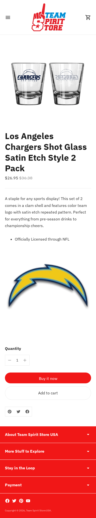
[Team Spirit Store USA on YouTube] (28, 500)
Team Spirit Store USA (38, 510)
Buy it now (48, 378)
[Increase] (24, 360)
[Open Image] (48, 83)
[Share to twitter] (18, 412)
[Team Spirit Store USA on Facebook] (7, 500)
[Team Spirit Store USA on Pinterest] (21, 500)
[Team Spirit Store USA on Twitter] (14, 500)
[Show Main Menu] (7, 17)
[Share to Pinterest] (9, 412)
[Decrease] (9, 360)
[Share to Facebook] (27, 412)
